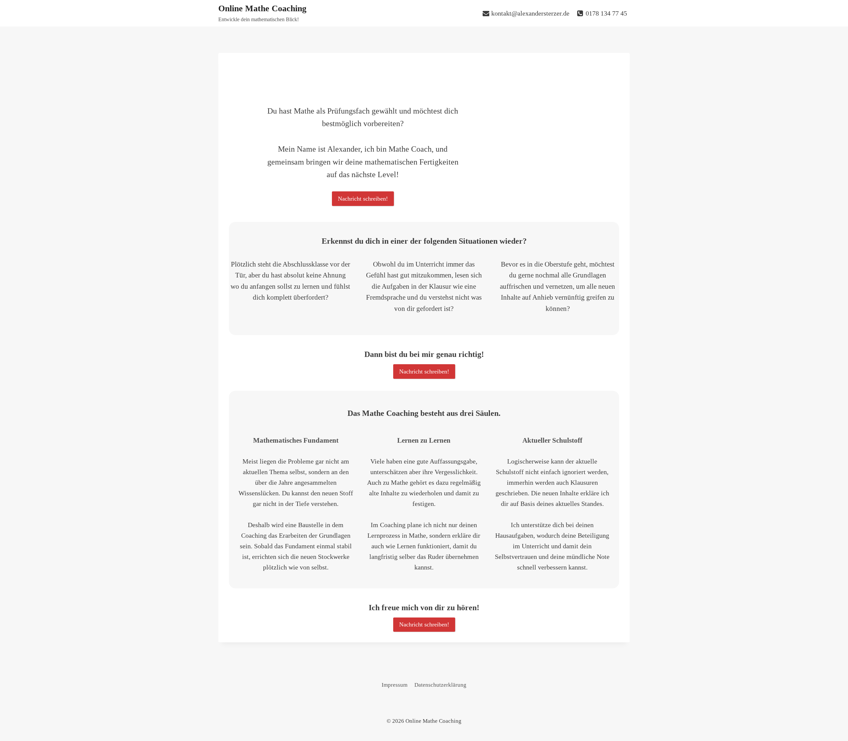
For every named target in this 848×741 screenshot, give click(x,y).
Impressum (394, 685)
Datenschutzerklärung (440, 685)
